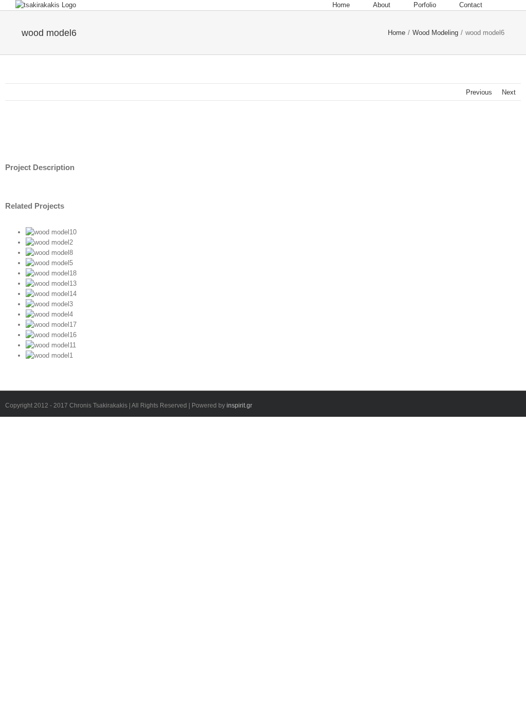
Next (509, 92)
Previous (479, 92)
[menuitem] (352, 5)
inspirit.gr (239, 405)
